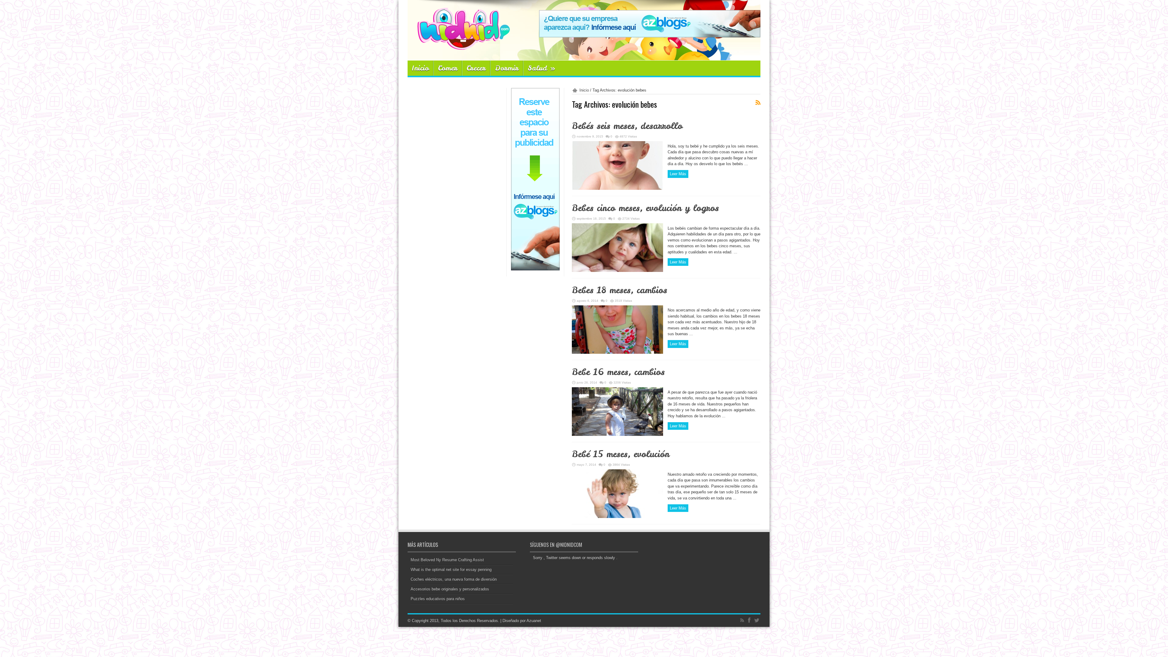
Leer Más (678, 174)
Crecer (476, 68)
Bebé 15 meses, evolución (620, 454)
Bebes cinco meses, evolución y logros (645, 208)
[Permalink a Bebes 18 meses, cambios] (617, 352)
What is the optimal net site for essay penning (451, 569)
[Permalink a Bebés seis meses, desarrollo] (617, 188)
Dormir (507, 68)
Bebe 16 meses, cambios (618, 372)
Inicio (420, 68)
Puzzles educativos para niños (438, 598)
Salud (541, 68)
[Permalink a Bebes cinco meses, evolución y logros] (617, 270)
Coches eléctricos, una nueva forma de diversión (454, 579)
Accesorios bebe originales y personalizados (450, 589)
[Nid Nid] (459, 45)
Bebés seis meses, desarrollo (627, 126)
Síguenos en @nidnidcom (556, 544)
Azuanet (534, 620)
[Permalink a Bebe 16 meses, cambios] (617, 434)
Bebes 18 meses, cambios (619, 290)
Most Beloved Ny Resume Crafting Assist (447, 560)
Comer (447, 68)
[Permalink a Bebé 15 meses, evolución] (617, 516)
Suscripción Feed (758, 102)
